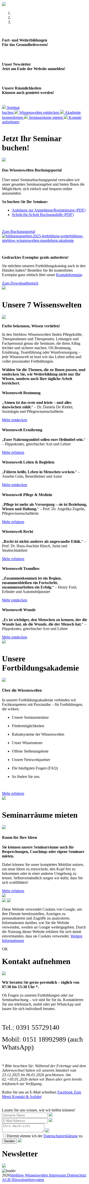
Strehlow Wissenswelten (29, 1175)
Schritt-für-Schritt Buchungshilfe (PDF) (43, 214)
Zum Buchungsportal (18, 231)
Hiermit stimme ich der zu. (45, 1136)
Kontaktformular (69, 275)
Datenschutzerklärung (61, 1136)
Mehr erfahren (13, 452)
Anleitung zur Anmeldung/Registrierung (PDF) (49, 210)
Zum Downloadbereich (20, 283)
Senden (9, 1141)
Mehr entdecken (14, 420)
